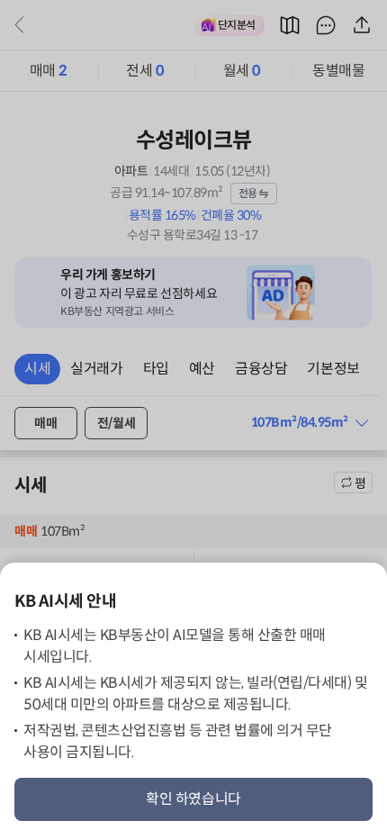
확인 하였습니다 (193, 798)
